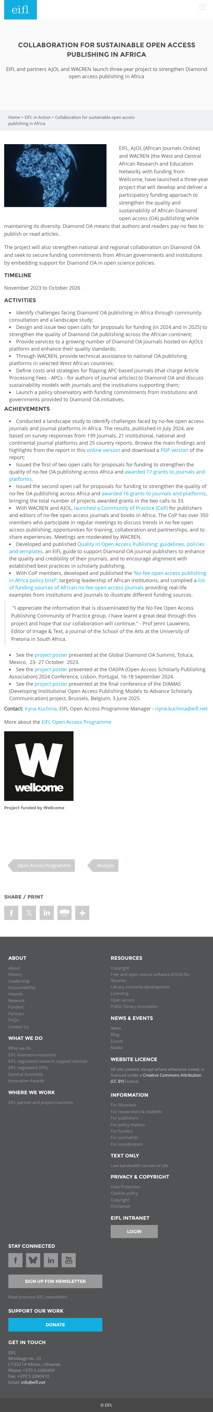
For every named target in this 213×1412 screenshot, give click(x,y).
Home (14, 117)
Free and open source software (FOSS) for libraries (150, 977)
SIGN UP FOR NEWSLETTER (55, 1281)
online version (103, 450)
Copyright (120, 968)
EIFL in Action (37, 117)
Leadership (18, 981)
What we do (19, 1048)
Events (117, 1041)
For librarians (123, 1105)
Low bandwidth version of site (139, 1165)
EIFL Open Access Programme (76, 722)
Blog (115, 1034)
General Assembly (25, 1074)
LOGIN (134, 1231)
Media (117, 1047)
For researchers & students (136, 1111)
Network (16, 1000)
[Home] (20, 9)
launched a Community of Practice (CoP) (121, 508)
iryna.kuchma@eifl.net (181, 708)
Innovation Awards (26, 1080)
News (116, 1028)
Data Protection (125, 1186)
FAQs (13, 1020)
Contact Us (18, 1026)
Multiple (105, 865)
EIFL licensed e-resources (32, 1054)
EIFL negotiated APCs (28, 1067)
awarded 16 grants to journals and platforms (154, 493)
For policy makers (128, 1124)
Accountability (22, 987)
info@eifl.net (33, 1382)
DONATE (55, 1324)
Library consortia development (140, 987)
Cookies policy (124, 1193)
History (15, 974)
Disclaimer (121, 1206)
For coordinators (127, 1144)
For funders (122, 1131)
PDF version (174, 450)
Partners (16, 1013)
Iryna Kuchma (41, 708)
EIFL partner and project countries (40, 1102)
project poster (51, 654)
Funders (16, 1007)
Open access (123, 1000)
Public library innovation (134, 1006)
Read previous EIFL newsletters (37, 1297)
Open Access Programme (43, 865)
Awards (15, 994)
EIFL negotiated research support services (47, 1061)
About (14, 968)
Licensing (119, 993)
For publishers (124, 1118)
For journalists (124, 1137)
